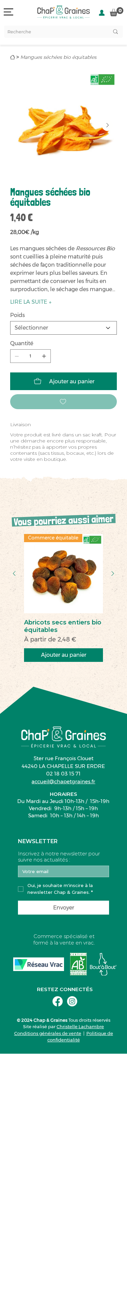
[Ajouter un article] (44, 356)
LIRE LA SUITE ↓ (31, 302)
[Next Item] (107, 125)
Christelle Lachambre (80, 1026)
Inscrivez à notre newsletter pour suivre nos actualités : (59, 857)
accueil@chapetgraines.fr (63, 781)
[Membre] (102, 13)
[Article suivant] (113, 573)
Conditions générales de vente (47, 1033)
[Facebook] (57, 1001)
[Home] (12, 57)
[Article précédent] (14, 573)
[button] (116, 11)
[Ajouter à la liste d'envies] (63, 401)
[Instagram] (72, 1001)
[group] (63, 598)
